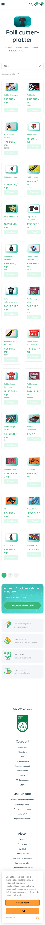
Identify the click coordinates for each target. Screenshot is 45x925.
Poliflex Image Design (32, 385)
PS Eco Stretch (32, 509)
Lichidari (22, 775)
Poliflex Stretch (32, 134)
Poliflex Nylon (32, 177)
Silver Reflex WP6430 (9, 136)
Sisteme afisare (22, 761)
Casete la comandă (22, 766)
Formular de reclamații (22, 858)
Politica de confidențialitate (22, 800)
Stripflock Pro (32, 545)
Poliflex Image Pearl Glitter (9, 342)
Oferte (22, 785)
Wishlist (22, 849)
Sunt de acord (22, 902)
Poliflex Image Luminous (9, 385)
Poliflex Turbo (32, 95)
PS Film (7, 509)
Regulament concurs (22, 818)
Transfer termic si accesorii (27, 48)
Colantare (22, 752)
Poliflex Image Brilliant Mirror (33, 342)
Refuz (22, 910)
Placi (22, 756)
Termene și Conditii (22, 804)
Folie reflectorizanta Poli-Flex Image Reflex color (10, 300)
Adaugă (13, 110)
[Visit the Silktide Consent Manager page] (37, 917)
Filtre (6, 66)
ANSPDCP (22, 814)
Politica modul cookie (22, 809)
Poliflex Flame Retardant (32, 257)
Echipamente (22, 771)
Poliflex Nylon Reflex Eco (9, 257)
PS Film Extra (9, 545)
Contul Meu (22, 844)
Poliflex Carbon (10, 469)
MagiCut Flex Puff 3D (11, 218)
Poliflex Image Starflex (9, 428)
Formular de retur (22, 863)
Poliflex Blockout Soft (10, 178)
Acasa (10, 48)
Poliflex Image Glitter (32, 300)
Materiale (22, 747)
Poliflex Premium (11, 95)
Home (22, 839)
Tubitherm (31, 469)
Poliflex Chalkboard (31, 428)
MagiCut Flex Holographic (32, 218)
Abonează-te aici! (22, 605)
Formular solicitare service (23, 867)
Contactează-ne (22, 853)
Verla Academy (22, 780)
